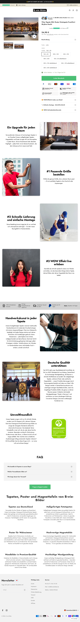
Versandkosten (50, 34)
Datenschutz (34, 589)
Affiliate (33, 603)
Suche (32, 584)
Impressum (33, 586)
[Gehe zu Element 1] (8, 45)
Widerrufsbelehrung (36, 592)
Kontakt (33, 600)
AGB (32, 598)
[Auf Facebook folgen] (3, 610)
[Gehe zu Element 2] (19, 46)
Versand (33, 595)
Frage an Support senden (40, 487)
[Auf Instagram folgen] (7, 610)
